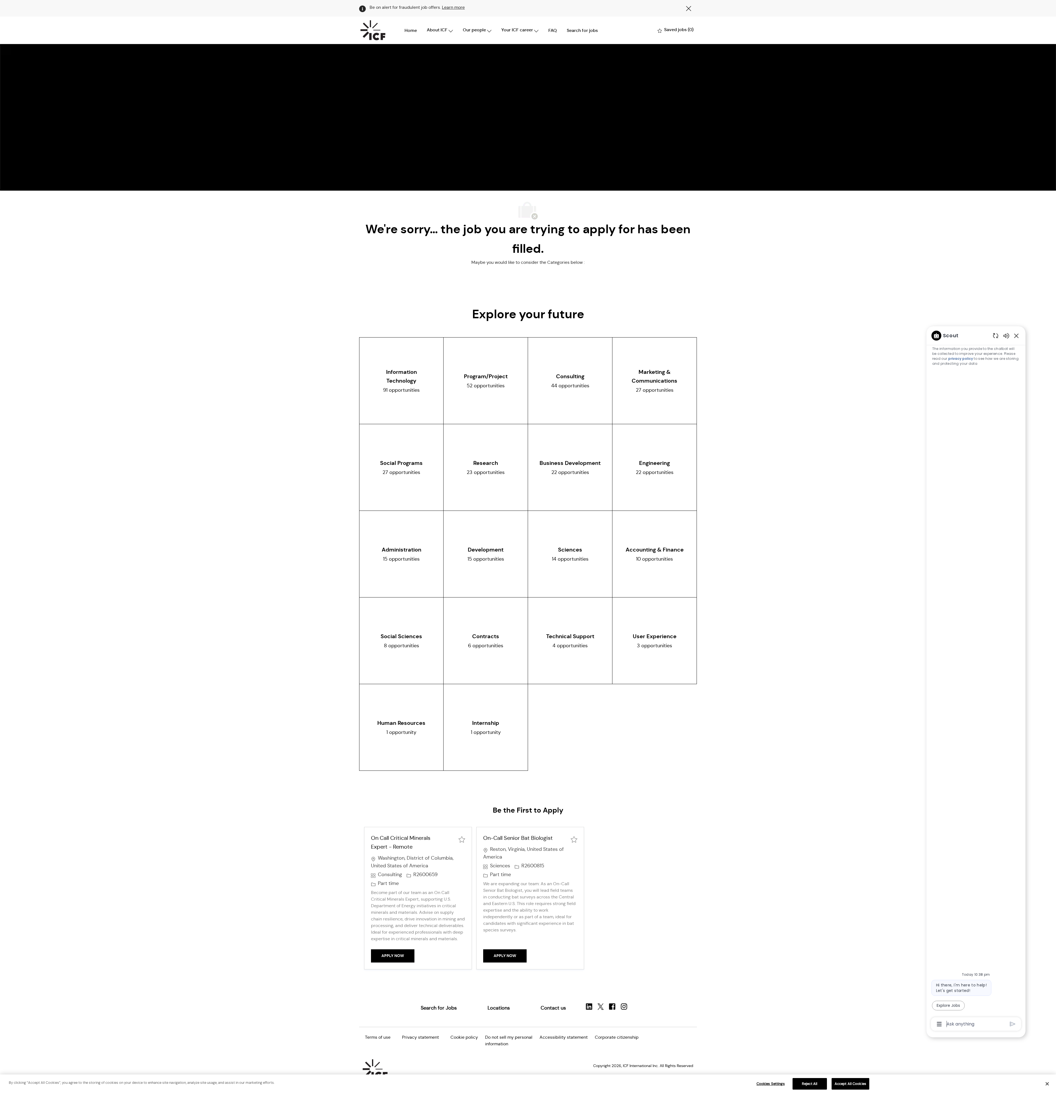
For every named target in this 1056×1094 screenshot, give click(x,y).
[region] (975, 679)
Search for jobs (582, 30)
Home (411, 30)
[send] (1012, 1024)
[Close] (1047, 1084)
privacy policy (960, 358)
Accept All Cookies (850, 1083)
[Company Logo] (373, 30)
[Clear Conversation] (996, 335)
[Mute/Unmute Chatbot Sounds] (1006, 335)
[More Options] (939, 1024)
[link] (439, 1007)
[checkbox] (461, 839)
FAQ (552, 30)
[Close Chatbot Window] (1016, 335)
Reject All (809, 1083)
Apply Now (397, 955)
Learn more (453, 7)
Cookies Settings (771, 1083)
